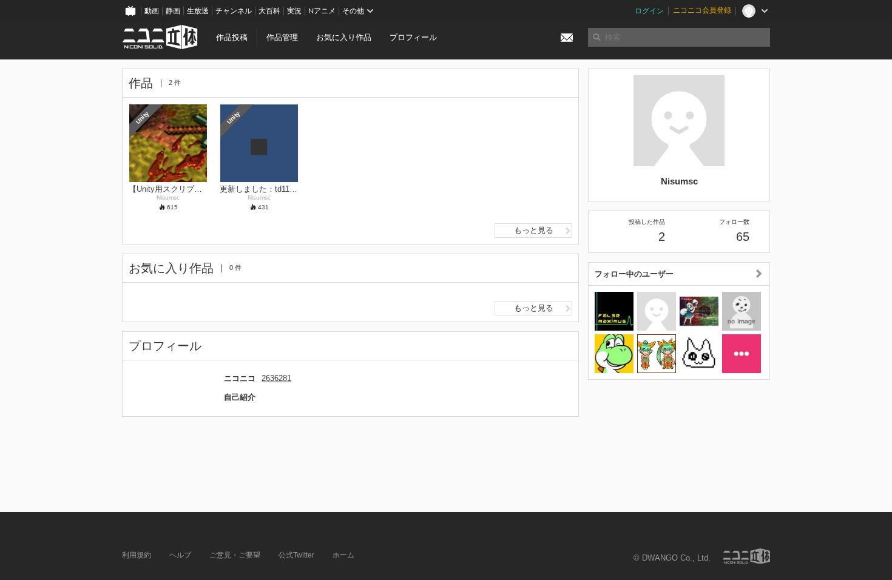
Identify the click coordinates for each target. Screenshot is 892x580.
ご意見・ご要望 (234, 555)
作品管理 (282, 37)
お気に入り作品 (343, 37)
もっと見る (533, 230)
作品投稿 (232, 37)
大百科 (269, 11)
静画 (173, 11)
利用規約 (136, 555)
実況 (294, 11)
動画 (151, 11)
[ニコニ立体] (746, 556)
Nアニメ (322, 11)
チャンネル (233, 11)
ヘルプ (180, 555)
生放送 (198, 11)
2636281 (276, 378)
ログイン (649, 11)
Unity (142, 117)
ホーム (343, 555)
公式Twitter (296, 555)
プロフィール (413, 37)
